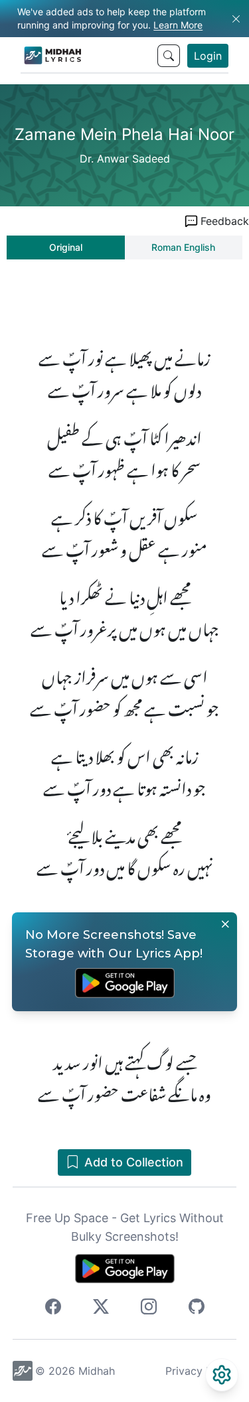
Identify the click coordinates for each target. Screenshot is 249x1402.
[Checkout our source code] (197, 1308)
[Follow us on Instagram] (149, 1308)
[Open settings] (221, 1374)
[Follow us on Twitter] (101, 1308)
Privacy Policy (200, 1370)
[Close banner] (225, 924)
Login (208, 55)
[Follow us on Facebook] (53, 1308)
